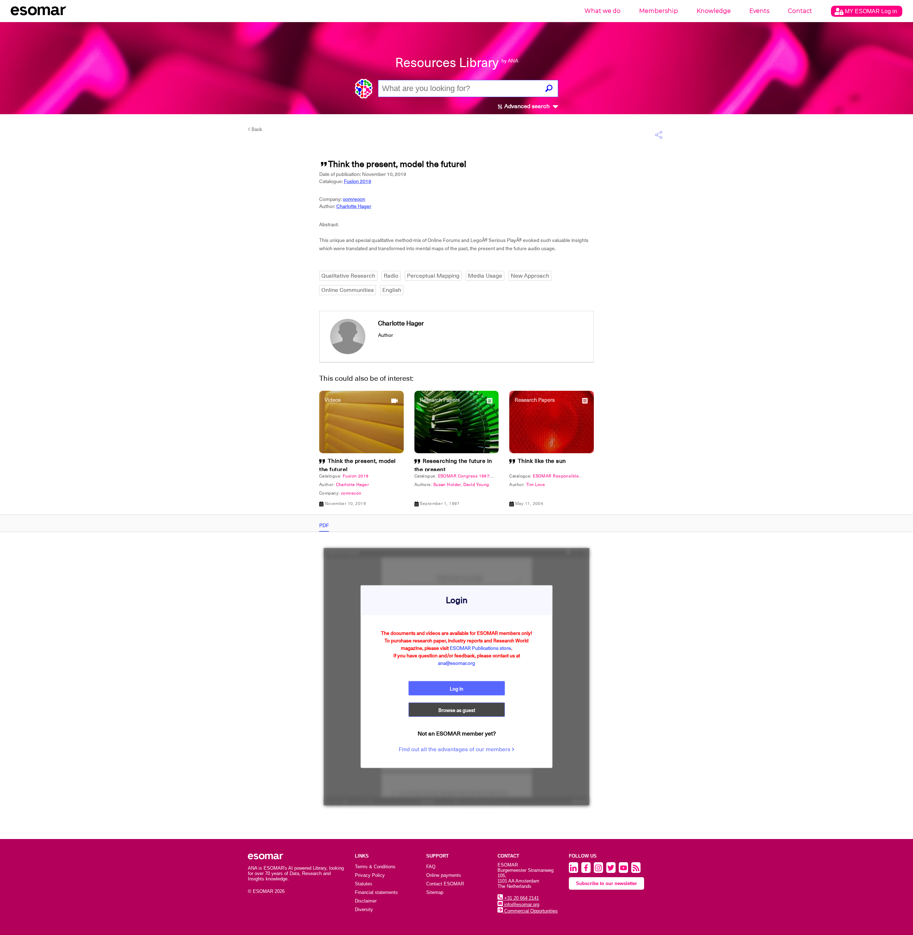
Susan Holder (447, 484)
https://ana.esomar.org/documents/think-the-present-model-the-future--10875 (335, 370)
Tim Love (535, 484)
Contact (800, 10)
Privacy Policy (370, 875)
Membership (658, 10)
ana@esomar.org (456, 663)
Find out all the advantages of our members (455, 749)
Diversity (364, 909)
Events (759, 10)
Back (256, 129)
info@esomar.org (521, 904)
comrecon (354, 199)
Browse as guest (456, 710)
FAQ (430, 866)
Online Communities (347, 290)
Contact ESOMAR (445, 883)
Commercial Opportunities (530, 911)
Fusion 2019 (357, 181)
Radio (391, 275)
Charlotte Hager (353, 206)
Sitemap (434, 892)
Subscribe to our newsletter (606, 883)
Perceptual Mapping (433, 275)
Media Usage (485, 275)
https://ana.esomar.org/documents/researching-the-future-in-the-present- (330, 370)
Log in (456, 689)
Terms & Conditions (375, 866)
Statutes (363, 883)
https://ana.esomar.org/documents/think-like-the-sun (303, 370)
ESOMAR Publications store (480, 648)
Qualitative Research (348, 275)
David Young (476, 484)
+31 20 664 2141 (521, 898)
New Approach (530, 275)
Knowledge (714, 10)
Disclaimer (366, 901)
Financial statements (376, 892)
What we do (603, 10)
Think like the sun (542, 461)
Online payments (443, 875)
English (391, 290)
